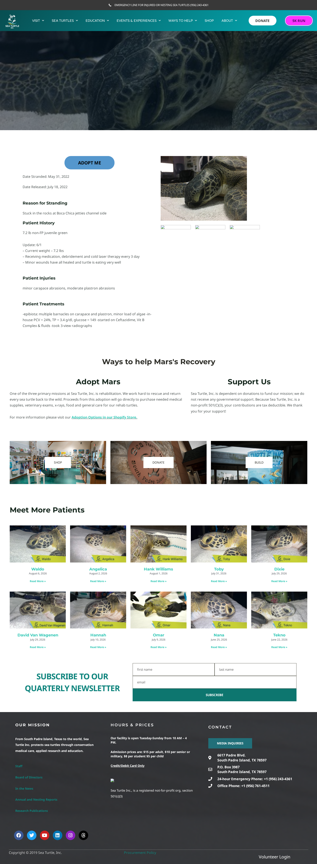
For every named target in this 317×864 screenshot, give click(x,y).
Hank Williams (158, 569)
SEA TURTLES (63, 21)
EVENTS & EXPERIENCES (137, 21)
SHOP (209, 21)
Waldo (37, 569)
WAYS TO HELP (180, 21)
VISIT (36, 21)
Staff (18, 766)
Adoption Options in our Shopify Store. (104, 417)
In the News (24, 788)
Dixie (279, 569)
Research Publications (31, 811)
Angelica (98, 569)
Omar (158, 635)
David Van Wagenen (37, 635)
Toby (219, 569)
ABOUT (227, 21)
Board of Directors (28, 777)
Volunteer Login (274, 857)
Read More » (38, 581)
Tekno (279, 635)
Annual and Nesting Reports (36, 799)
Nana (219, 635)
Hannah (98, 635)
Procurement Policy (140, 852)
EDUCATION (95, 21)
